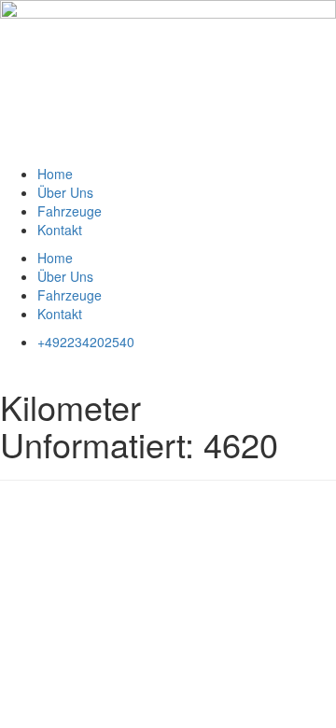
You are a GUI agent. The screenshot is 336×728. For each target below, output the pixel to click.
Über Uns (65, 192)
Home (55, 173)
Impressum (33, 508)
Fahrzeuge (69, 211)
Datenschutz (114, 508)
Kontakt (59, 229)
